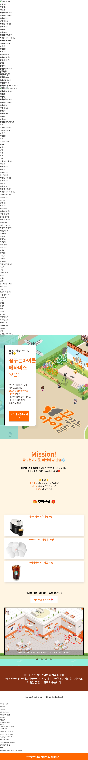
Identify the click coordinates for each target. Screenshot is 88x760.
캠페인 (2, 63)
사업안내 (3, 7)
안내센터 (3, 69)
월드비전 (3, 72)
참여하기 (3, 66)
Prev (8, 633)
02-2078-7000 (5, 722)
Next (80, 633)
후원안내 (3, 4)
